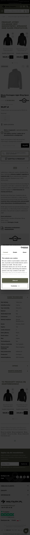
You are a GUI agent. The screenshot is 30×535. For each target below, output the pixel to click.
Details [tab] (15, 252)
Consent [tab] (5, 252)
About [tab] (24, 252)
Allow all (15, 280)
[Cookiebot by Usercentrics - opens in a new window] (21, 248)
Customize (14, 286)
